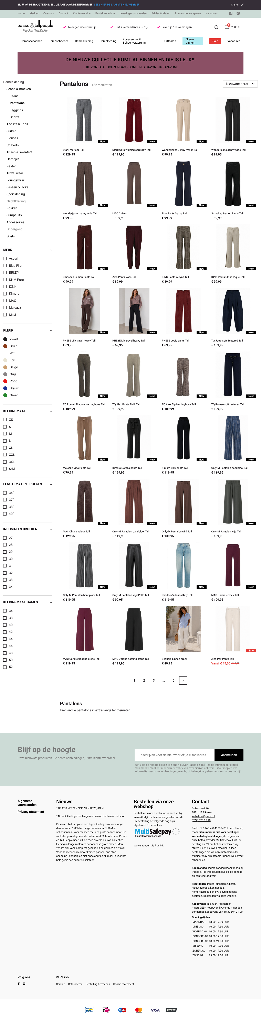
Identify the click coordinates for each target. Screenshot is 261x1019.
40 (11, 625)
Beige (14, 367)
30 (11, 559)
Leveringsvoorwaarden (133, 13)
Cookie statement (123, 984)
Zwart (14, 339)
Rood (13, 381)
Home (21, 13)
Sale (215, 41)
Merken (34, 13)
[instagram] (238, 14)
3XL (12, 462)
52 (11, 667)
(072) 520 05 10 (201, 820)
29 (11, 552)
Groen (14, 395)
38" (11, 507)
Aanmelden (229, 755)
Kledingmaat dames (20, 602)
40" (11, 514)
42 (11, 632)
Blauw (14, 388)
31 (11, 566)
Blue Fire (15, 266)
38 (11, 618)
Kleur (8, 330)
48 (11, 653)
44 (11, 639)
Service (60, 984)
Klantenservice (82, 13)
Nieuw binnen (190, 41)
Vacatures (212, 13)
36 (11, 611)
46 (11, 646)
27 (11, 538)
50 (11, 660)
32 (11, 573)
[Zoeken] (216, 27)
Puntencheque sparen (188, 13)
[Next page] (183, 680)
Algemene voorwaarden (27, 802)
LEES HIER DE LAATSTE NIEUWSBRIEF (116, 4)
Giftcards (170, 41)
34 (11, 587)
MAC (12, 301)
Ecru (13, 360)
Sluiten (235, 4)
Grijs (13, 374)
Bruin (13, 346)
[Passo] (35, 27)
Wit (12, 353)
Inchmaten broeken (20, 529)
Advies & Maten (161, 13)
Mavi (12, 315)
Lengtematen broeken (22, 484)
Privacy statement (31, 812)
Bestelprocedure (105, 13)
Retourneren (75, 984)
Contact (63, 13)
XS (11, 420)
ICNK (12, 287)
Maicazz (15, 308)
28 (11, 545)
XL (11, 448)
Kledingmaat (14, 411)
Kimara (14, 293)
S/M (12, 469)
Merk (7, 250)
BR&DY (14, 272)
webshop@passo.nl (203, 816)
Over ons (48, 13)
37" (11, 500)
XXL (12, 455)
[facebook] (231, 14)
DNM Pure (16, 280)
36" (11, 493)
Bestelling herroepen (98, 984)
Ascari (13, 258)
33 (11, 580)
